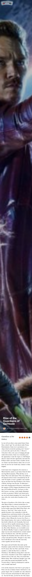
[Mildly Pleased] (7, 5)
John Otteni (9, 428)
